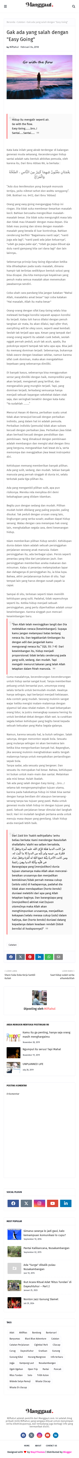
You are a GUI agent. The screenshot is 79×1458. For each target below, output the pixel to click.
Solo (30, 1375)
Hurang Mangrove (37, 1357)
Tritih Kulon (43, 1375)
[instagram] (39, 1203)
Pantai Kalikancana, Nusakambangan (46, 1248)
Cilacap (56, 1345)
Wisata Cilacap (42, 1381)
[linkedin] (65, 1203)
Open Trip (33, 1369)
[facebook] (13, 1203)
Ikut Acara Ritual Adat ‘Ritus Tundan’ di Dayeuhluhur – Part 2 (47, 1284)
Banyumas (15, 1338)
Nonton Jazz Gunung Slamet (41, 1299)
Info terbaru (57, 1357)
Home (27, 1446)
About (38, 1446)
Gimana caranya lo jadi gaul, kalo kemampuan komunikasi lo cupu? (45, 1233)
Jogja (12, 1363)
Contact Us (51, 1446)
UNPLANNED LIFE (33, 1064)
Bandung (36, 1332)
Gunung (56, 1351)
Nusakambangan (47, 1363)
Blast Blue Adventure (35, 1338)
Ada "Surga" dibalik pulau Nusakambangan (39, 1267)
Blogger (67, 1452)
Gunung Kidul (16, 1357)
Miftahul (14, 47)
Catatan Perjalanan (19, 1345)
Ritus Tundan (16, 1375)
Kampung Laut (26, 1363)
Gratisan (43, 1351)
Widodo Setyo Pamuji (20, 1381)
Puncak (57, 1369)
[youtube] (52, 1203)
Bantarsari (51, 1332)
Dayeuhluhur (27, 1351)
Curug (12, 1351)
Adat (12, 1332)
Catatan (21, 22)
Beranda (11, 22)
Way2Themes (37, 1452)
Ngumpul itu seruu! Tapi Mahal (42, 1049)
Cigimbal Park (41, 1345)
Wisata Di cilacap (18, 1387)
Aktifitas (23, 1332)
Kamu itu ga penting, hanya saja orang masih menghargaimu (46, 1034)
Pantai (46, 1369)
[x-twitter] (26, 1203)
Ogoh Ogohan (16, 1369)
